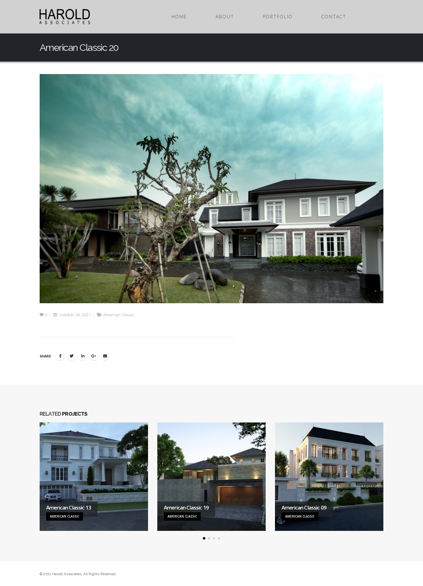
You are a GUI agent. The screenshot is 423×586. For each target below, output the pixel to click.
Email (105, 356)
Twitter (71, 356)
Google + (93, 356)
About (225, 16)
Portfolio (278, 16)
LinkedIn (82, 356)
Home (179, 16)
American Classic (118, 314)
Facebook (60, 356)
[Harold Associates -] (64, 16)
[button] (204, 538)
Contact (333, 16)
